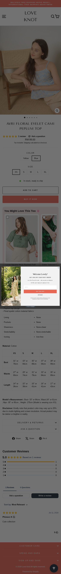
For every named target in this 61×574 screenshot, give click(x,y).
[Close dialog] (58, 267)
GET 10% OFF (40, 291)
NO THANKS (40, 294)
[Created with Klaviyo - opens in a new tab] (30, 306)
